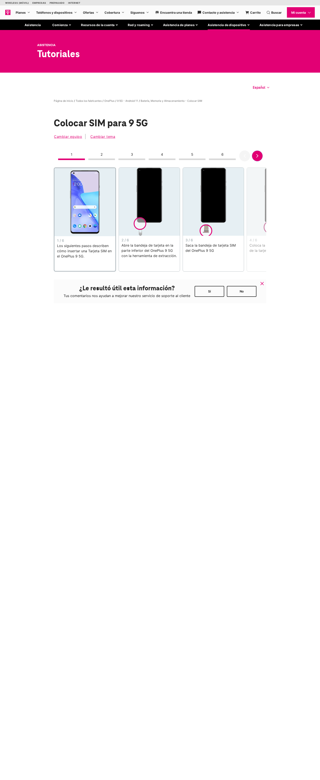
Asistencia (33, 25)
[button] (61, 25)
